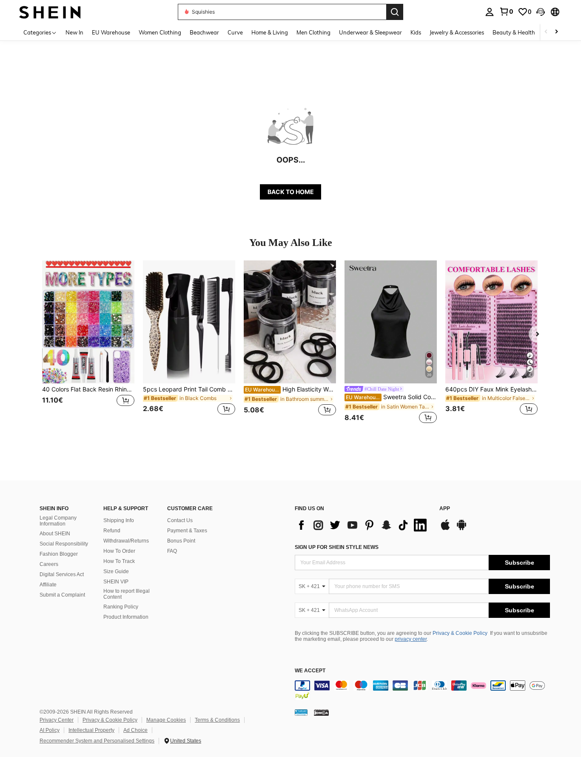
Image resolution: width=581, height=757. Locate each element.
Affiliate (48, 585)
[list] (363, 525)
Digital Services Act (62, 574)
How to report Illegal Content (126, 594)
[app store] (445, 529)
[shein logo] (50, 12)
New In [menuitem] (74, 32)
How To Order (119, 551)
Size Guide (116, 571)
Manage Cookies (166, 720)
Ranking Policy (120, 607)
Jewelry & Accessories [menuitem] (457, 32)
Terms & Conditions (217, 720)
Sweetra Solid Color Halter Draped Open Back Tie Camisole (391, 397)
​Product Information (125, 617)
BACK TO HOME (291, 191)
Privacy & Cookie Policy (460, 633)
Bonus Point (181, 541)
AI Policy (50, 730)
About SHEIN (55, 534)
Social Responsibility (64, 544)
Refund (111, 531)
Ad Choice (135, 730)
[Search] (394, 12)
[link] (506, 11)
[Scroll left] (546, 32)
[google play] (461, 529)
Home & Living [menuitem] (269, 32)
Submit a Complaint (62, 595)
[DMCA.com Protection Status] (321, 712)
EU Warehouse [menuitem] (111, 32)
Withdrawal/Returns (126, 541)
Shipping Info (118, 520)
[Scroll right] (556, 32)
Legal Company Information (58, 521)
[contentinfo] (422, 690)
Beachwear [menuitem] (204, 32)
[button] (540, 12)
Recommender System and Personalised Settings (97, 741)
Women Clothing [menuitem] (160, 32)
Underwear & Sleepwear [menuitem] (370, 32)
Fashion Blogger (59, 554)
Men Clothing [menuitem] (313, 32)
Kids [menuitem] (415, 32)
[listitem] (88, 342)
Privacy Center (57, 720)
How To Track (119, 561)
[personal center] (489, 12)
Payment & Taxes (187, 531)
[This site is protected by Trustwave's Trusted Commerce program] (301, 712)
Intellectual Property (91, 730)
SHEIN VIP (115, 582)
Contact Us (180, 520)
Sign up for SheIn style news (337, 547)
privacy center (411, 639)
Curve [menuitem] (235, 32)
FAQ (172, 551)
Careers (49, 564)
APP (444, 508)
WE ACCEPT (310, 671)
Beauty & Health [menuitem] (514, 32)
